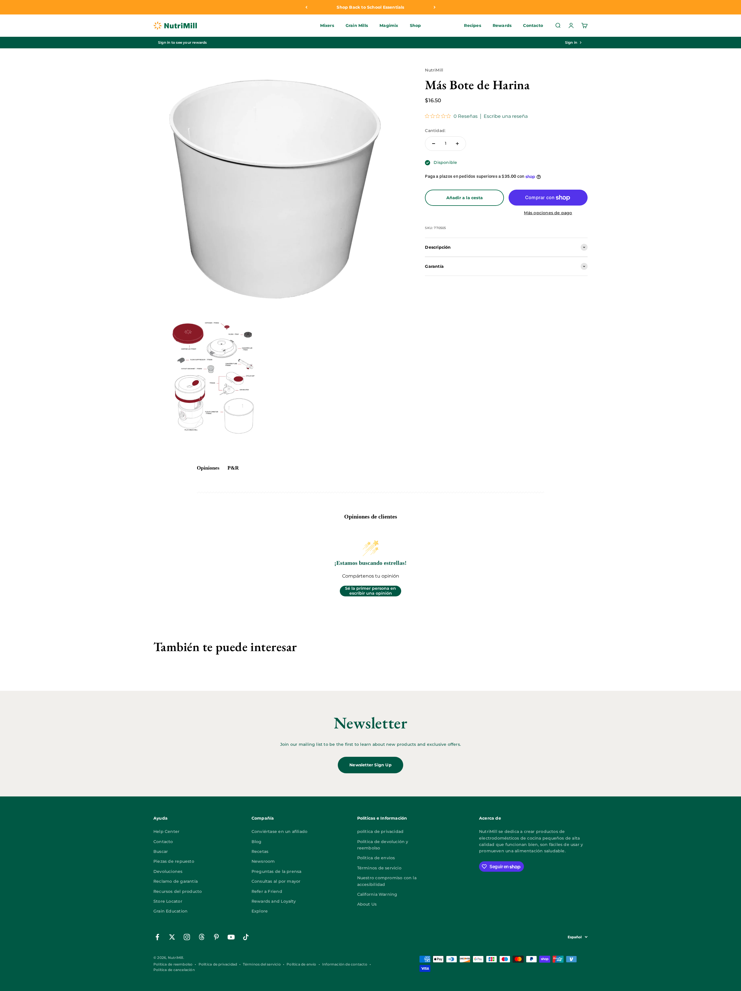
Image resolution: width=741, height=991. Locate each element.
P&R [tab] (233, 468)
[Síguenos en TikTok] (246, 937)
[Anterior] (306, 7)
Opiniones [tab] (208, 468)
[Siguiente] (435, 7)
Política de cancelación (174, 970)
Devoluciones (168, 871)
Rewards (502, 25)
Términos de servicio (379, 868)
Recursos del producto (177, 891)
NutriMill (434, 70)
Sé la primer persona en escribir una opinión (370, 591)
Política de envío (301, 964)
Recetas (260, 851)
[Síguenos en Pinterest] (216, 937)
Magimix (388, 25)
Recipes (472, 25)
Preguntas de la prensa (277, 871)
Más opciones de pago (548, 212)
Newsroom (263, 861)
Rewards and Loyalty (274, 901)
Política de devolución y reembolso (382, 845)
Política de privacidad (218, 964)
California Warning (377, 894)
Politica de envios (376, 857)
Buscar (160, 851)
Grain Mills (357, 25)
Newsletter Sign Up (370, 764)
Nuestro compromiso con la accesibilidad (387, 881)
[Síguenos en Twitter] (172, 937)
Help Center (166, 831)
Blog (257, 841)
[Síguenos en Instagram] (187, 937)
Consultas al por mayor (276, 881)
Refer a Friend (267, 891)
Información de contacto (344, 964)
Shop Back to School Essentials (370, 7)
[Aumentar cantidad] (457, 144)
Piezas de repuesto (173, 861)
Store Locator (167, 901)
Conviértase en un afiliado (279, 831)
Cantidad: (435, 130)
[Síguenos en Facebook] (157, 937)
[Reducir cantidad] (433, 144)
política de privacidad (380, 831)
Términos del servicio (261, 964)
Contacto (533, 25)
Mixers (327, 25)
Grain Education (170, 911)
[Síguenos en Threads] (202, 937)
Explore (260, 911)
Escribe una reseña (506, 116)
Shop (415, 25)
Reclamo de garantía (175, 881)
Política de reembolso (172, 964)
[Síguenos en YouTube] (231, 937)
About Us (367, 904)
